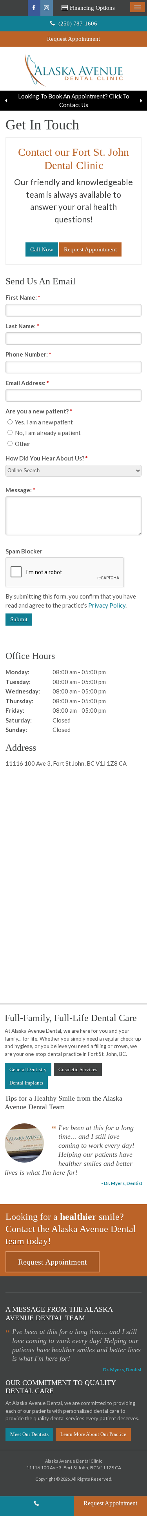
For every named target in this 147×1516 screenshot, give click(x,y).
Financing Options (92, 8)
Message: (20, 489)
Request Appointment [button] (73, 39)
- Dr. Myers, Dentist (121, 1183)
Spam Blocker (23, 551)
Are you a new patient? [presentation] (38, 411)
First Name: (22, 297)
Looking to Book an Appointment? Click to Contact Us (73, 101)
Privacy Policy (106, 605)
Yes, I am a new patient (43, 422)
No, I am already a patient (47, 432)
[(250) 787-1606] (41, 249)
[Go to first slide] (141, 100)
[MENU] (137, 7)
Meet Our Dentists (29, 1434)
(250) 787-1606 (37, 1506)
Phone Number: (28, 354)
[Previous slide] (6, 100)
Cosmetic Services (77, 1069)
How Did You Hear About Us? (46, 458)
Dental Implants (26, 1083)
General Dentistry (28, 1069)
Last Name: (22, 325)
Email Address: (27, 382)
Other (22, 443)
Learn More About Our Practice (93, 1434)
